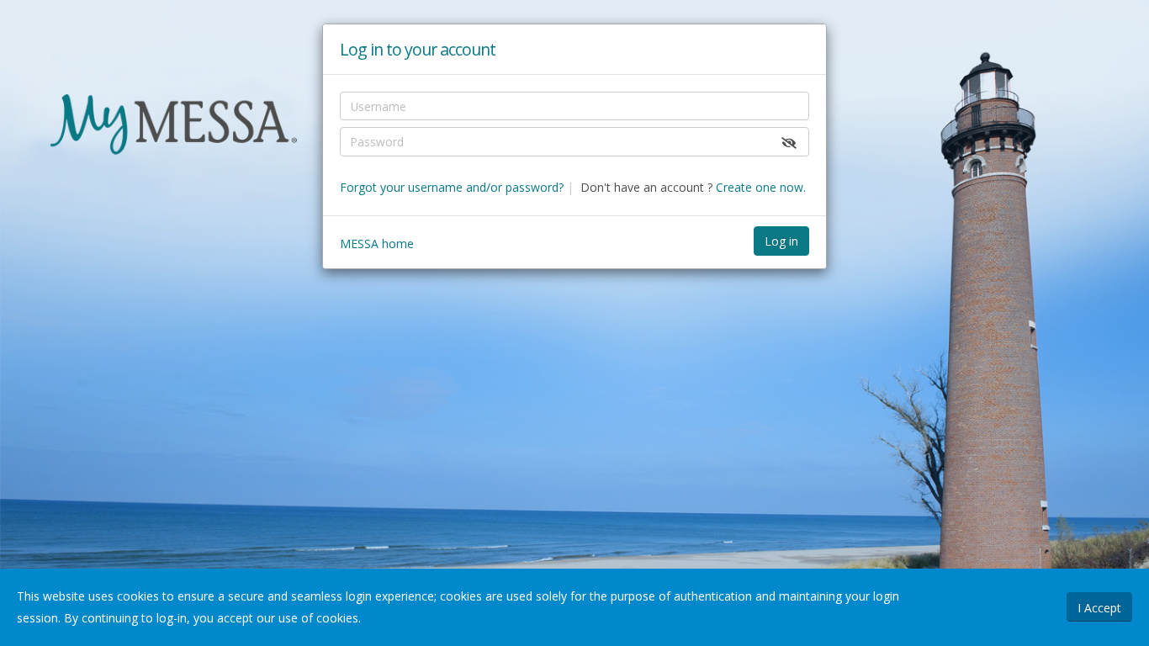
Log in (781, 241)
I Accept (1099, 608)
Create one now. (761, 187)
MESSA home (377, 244)
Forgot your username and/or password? (452, 187)
